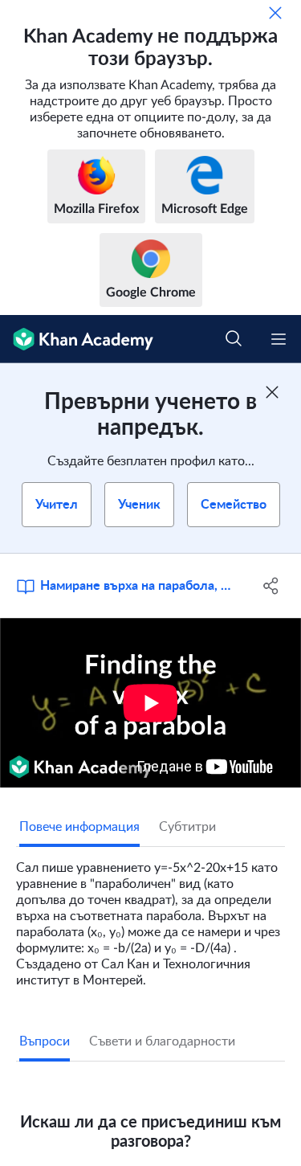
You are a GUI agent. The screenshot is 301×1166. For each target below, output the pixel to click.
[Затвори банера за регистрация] (272, 392)
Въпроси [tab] (44, 1041)
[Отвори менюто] (278, 339)
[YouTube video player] (150, 703)
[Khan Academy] (76, 339)
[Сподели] (271, 586)
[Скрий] (275, 13)
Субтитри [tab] (187, 826)
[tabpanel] (150, 917)
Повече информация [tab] (79, 826)
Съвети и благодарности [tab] (162, 1041)
